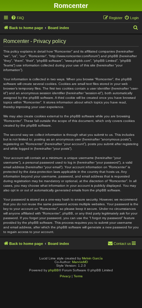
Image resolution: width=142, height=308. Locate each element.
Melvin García (92, 258)
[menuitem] (17, 18)
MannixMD (80, 262)
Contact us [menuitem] (122, 244)
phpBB (53, 270)
